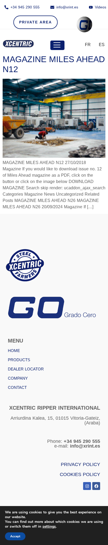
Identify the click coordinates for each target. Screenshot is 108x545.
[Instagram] (87, 486)
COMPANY (18, 378)
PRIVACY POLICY (80, 464)
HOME (14, 350)
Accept (15, 536)
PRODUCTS (19, 360)
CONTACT (17, 387)
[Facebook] (96, 486)
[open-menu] (57, 45)
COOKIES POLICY (80, 474)
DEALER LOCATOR (26, 369)
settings (49, 526)
